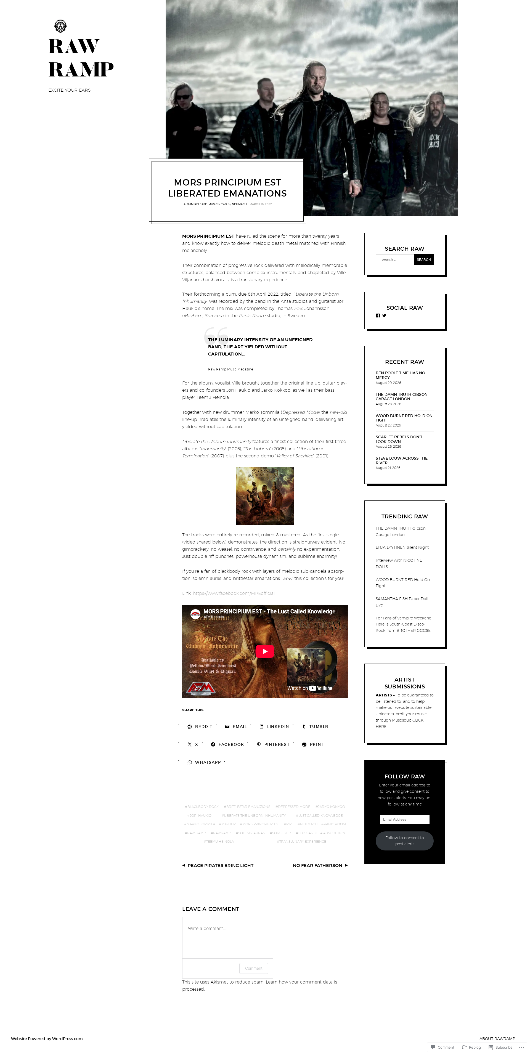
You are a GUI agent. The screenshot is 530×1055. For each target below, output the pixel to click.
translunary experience (302, 841)
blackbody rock (203, 807)
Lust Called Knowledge (320, 815)
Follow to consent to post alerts (404, 841)
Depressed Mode (294, 807)
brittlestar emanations (248, 807)
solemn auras (251, 833)
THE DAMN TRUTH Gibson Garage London (402, 397)
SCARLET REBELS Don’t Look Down (399, 439)
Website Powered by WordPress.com (47, 1038)
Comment (254, 968)
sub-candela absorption (321, 833)
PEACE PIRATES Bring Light (220, 865)
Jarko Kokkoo (331, 807)
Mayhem (228, 824)
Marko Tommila (201, 824)
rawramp (222, 833)
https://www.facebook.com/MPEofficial (234, 593)
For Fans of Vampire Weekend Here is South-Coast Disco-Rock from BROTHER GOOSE (403, 624)
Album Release (195, 203)
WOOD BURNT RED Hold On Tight (404, 418)
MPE (290, 824)
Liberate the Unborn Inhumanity (255, 815)
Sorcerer (281, 833)
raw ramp (196, 833)
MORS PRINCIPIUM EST (261, 824)
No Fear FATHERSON (317, 865)
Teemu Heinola (220, 841)
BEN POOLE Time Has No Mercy (400, 375)
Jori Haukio (200, 815)
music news (217, 203)
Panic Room (335, 824)
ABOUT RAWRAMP (497, 1038)
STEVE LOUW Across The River (402, 460)
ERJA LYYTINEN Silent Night (402, 547)
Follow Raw (405, 776)
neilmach (239, 203)
